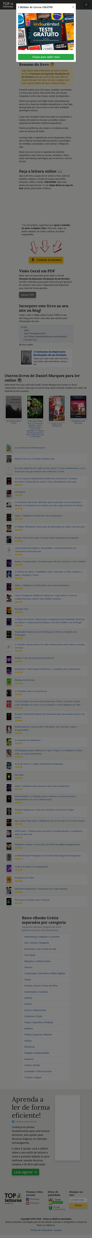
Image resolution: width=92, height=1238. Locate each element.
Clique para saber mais (46, 57)
